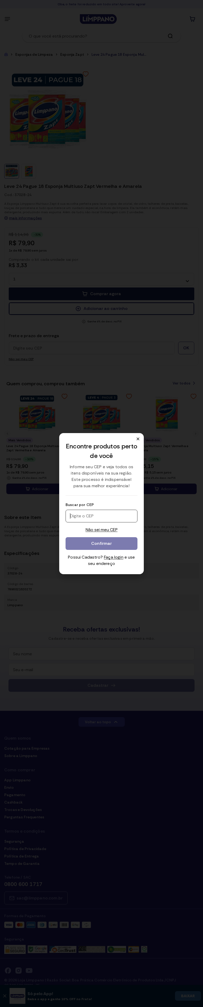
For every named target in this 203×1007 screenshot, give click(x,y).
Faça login (113, 557)
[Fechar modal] (138, 439)
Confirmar (101, 543)
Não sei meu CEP (102, 529)
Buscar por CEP (80, 504)
